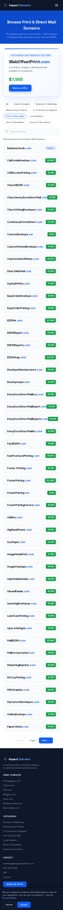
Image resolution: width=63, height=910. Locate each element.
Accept (24, 904)
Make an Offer (20, 88)
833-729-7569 (10, 868)
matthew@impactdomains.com (18, 863)
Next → (46, 740)
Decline (9, 904)
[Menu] (56, 5)
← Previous (18, 740)
